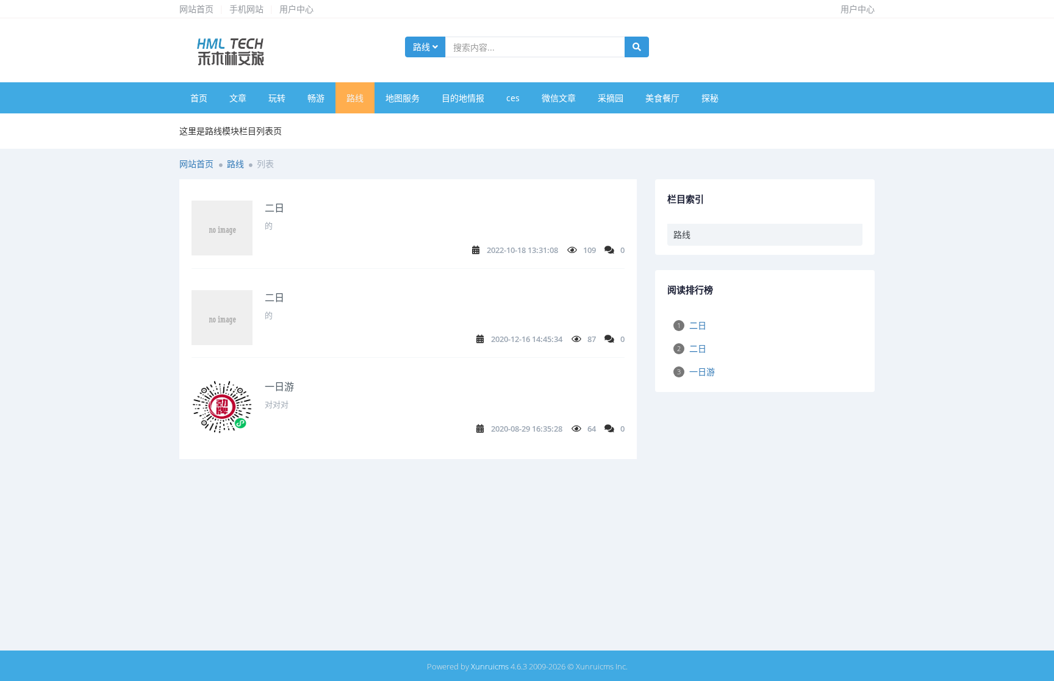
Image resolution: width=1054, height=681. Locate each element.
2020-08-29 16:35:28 (526, 428)
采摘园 (610, 98)
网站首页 (196, 9)
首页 (198, 98)
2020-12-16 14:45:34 (526, 338)
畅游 (315, 98)
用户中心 (296, 9)
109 (589, 249)
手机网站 (246, 9)
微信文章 (559, 98)
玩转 (276, 98)
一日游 (279, 386)
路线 (422, 46)
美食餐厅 (662, 98)
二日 (274, 208)
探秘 (710, 98)
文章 (237, 98)
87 (591, 338)
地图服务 (402, 98)
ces (513, 98)
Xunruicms (490, 666)
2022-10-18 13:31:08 (522, 249)
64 (591, 428)
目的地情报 (463, 98)
